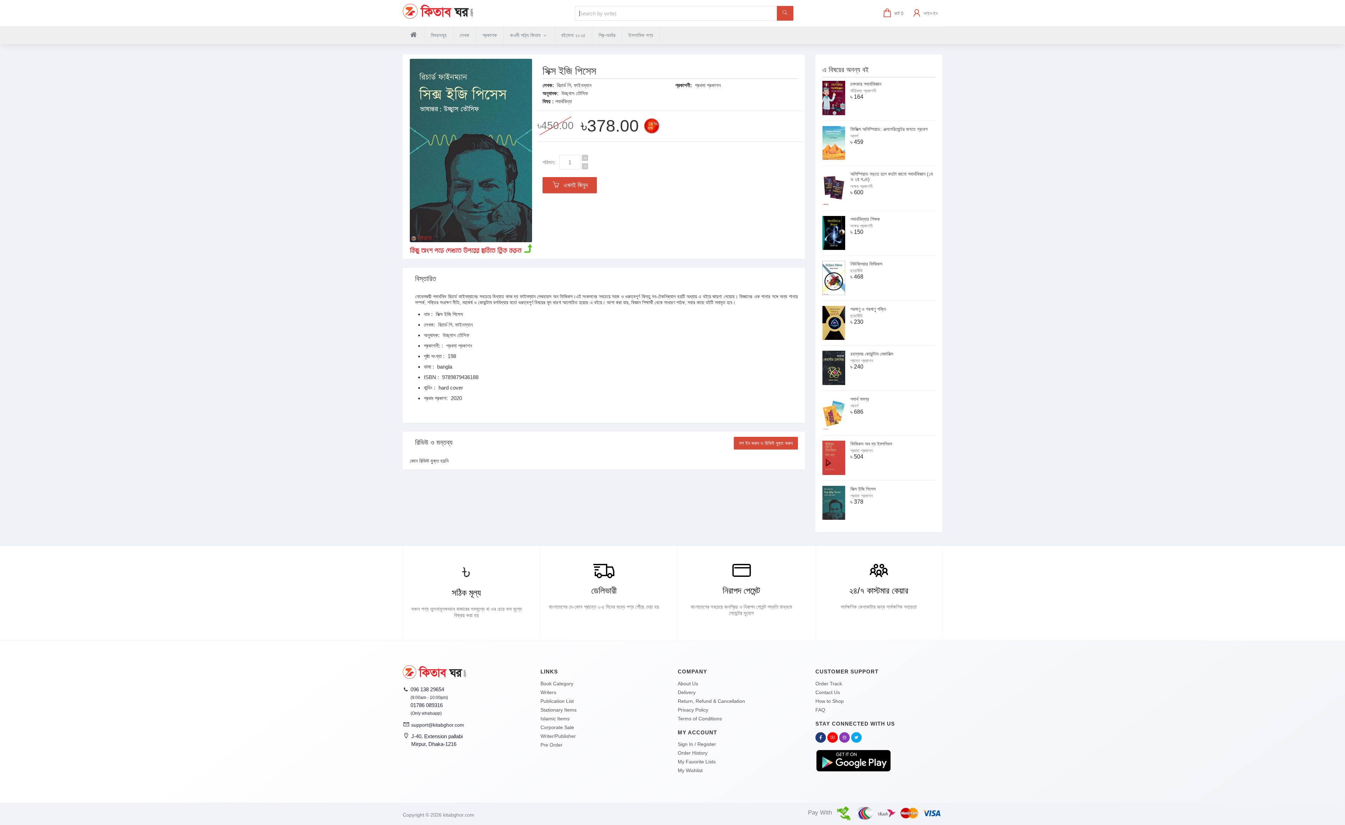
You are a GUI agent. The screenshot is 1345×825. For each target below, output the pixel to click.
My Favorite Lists (697, 761)
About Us (688, 683)
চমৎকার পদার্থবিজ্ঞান (865, 84)
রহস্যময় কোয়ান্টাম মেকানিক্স (871, 354)
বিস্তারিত (425, 278)
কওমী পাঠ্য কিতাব (526, 35)
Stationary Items (558, 710)
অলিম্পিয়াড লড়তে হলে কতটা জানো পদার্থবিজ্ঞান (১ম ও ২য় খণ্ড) (891, 176)
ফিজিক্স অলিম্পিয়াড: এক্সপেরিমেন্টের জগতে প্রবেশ (888, 129)
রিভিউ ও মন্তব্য (434, 442)
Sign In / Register (697, 744)
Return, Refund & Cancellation (711, 701)
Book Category (556, 683)
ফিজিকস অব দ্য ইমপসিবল (871, 444)
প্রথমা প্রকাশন (708, 85)
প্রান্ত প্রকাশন (861, 360)
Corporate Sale (557, 727)
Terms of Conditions (700, 718)
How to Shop (829, 701)
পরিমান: (549, 162)
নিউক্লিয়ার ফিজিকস (866, 264)
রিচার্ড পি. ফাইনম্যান (574, 85)
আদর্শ (854, 136)
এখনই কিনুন (574, 185)
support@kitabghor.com (437, 725)
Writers (548, 692)
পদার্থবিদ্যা (563, 101)
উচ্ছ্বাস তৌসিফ (574, 93)
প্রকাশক (489, 35)
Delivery (687, 692)
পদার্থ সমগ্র (859, 399)
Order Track (828, 683)
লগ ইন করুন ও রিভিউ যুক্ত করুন (766, 443)
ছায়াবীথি (856, 270)
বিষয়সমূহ (439, 35)
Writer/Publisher (558, 736)
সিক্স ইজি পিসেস (863, 489)
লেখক (464, 35)
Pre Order (551, 745)
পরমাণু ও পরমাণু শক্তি (868, 309)
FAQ (820, 710)
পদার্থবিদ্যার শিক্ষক (865, 219)
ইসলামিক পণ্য (640, 35)
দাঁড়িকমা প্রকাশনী (863, 90)
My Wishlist (690, 770)
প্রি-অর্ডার (607, 35)
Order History (693, 753)
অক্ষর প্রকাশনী (861, 186)
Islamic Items (555, 718)
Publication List (557, 701)
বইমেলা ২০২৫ (573, 35)
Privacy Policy (693, 710)
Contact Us (827, 692)
